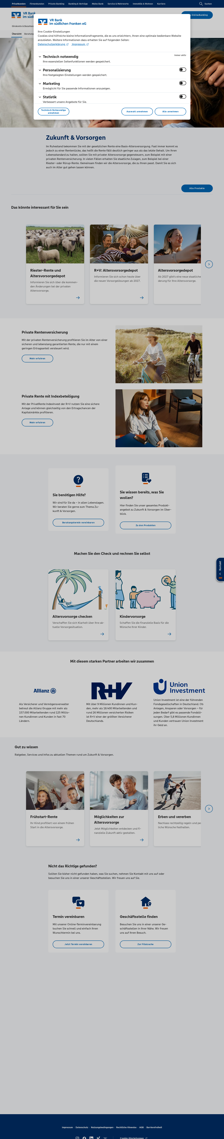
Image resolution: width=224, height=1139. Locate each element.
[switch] (182, 70)
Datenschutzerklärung (52, 44)
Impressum (78, 44)
